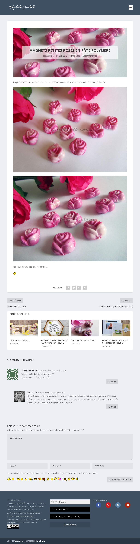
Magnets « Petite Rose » (83, 340)
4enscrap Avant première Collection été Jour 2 (115, 341)
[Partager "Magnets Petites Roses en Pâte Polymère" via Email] (84, 287)
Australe (50, 55)
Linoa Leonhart (30, 370)
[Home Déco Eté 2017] (24, 328)
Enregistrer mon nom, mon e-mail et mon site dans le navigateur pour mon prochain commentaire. (54, 473)
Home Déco (74, 55)
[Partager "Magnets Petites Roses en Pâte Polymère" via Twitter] (73, 287)
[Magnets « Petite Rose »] (85, 328)
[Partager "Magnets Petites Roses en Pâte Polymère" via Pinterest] (79, 287)
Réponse (112, 381)
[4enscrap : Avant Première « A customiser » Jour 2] (55, 328)
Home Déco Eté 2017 (20, 340)
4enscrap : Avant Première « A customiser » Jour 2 (54, 341)
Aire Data (40, 541)
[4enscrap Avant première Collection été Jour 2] (116, 328)
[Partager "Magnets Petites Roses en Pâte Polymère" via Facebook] (68, 287)
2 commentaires (89, 55)
